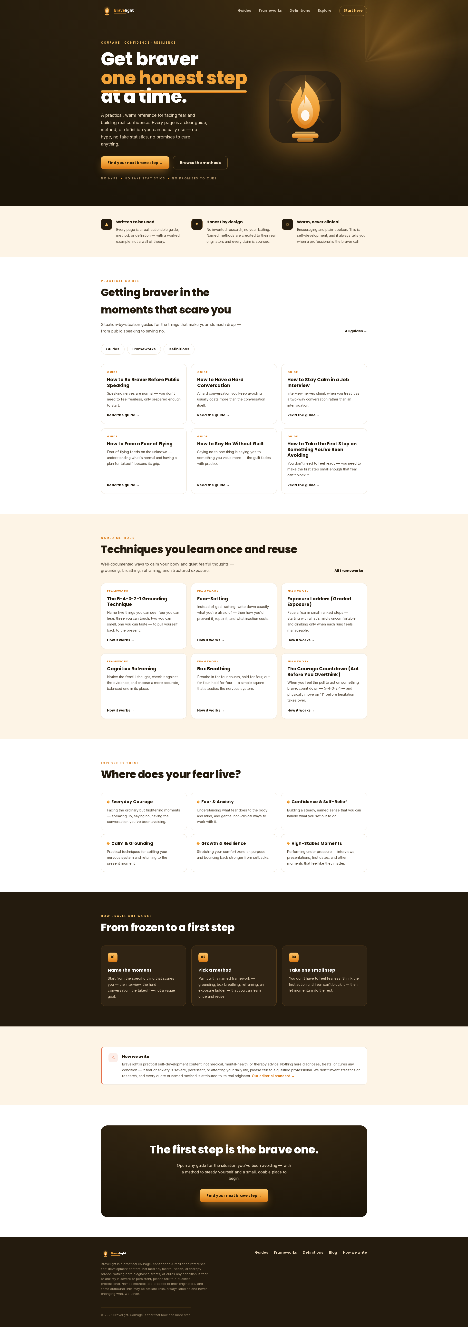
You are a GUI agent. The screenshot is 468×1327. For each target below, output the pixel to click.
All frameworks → (350, 570)
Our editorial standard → (273, 1076)
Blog (333, 1252)
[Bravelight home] (122, 11)
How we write (355, 1252)
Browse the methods (200, 162)
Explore (325, 10)
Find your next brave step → (135, 162)
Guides (244, 10)
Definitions (300, 10)
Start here (353, 10)
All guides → (356, 331)
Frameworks (270, 10)
